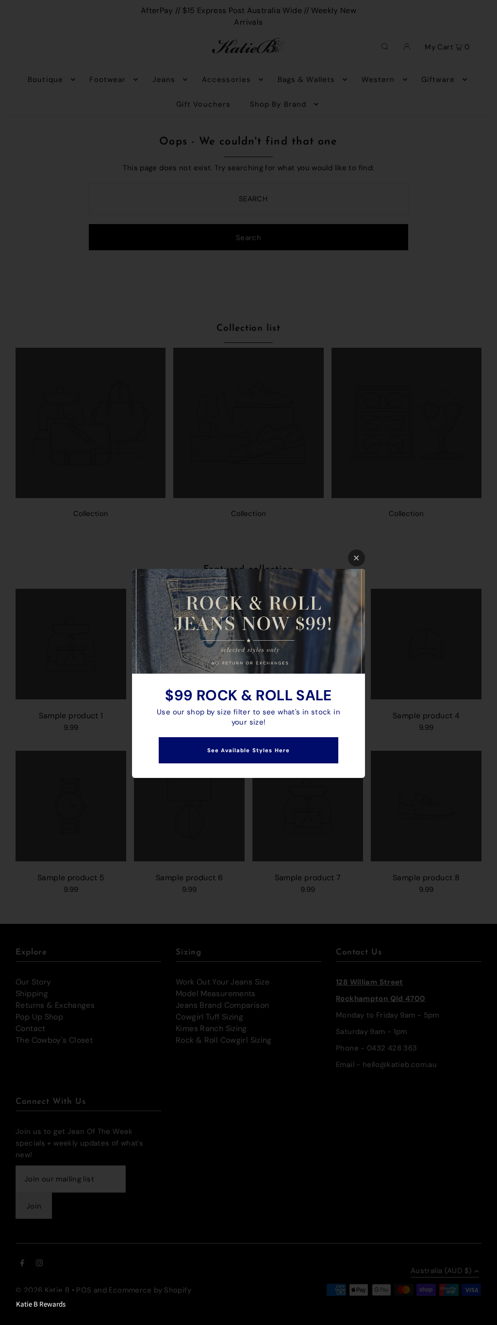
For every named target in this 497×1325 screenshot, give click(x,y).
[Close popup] (356, 557)
